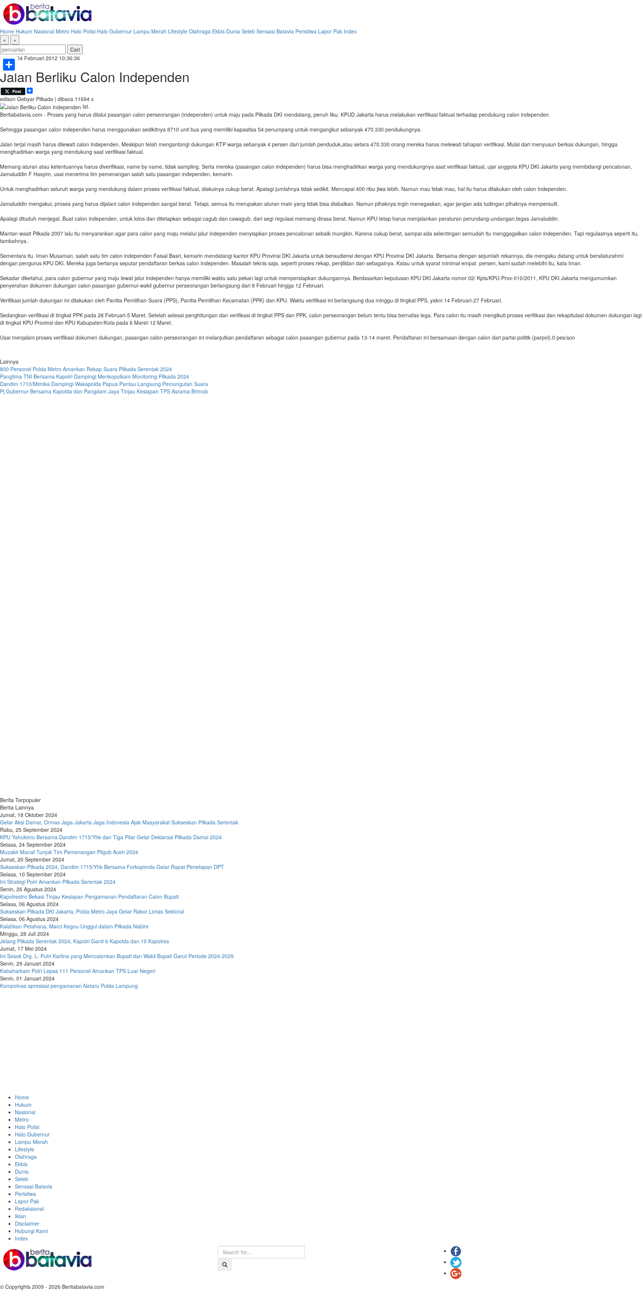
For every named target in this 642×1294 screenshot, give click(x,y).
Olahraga (200, 31)
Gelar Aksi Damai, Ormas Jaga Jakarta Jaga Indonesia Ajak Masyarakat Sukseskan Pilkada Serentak (119, 822)
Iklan (20, 1216)
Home (7, 31)
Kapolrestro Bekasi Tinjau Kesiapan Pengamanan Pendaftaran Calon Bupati (89, 896)
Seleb (248, 31)
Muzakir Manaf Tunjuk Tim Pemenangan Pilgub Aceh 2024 (69, 852)
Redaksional (29, 1208)
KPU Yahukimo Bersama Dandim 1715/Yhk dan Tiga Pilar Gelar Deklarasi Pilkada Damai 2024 (111, 837)
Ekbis (218, 31)
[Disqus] (321, 495)
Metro (62, 31)
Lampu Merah (149, 31)
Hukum (24, 31)
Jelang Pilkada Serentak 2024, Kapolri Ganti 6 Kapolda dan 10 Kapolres (84, 941)
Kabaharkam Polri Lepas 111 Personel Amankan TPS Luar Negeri (77, 970)
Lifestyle (177, 31)
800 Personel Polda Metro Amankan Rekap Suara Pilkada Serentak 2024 (86, 369)
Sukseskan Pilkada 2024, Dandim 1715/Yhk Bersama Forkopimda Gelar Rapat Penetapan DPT (112, 866)
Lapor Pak (330, 31)
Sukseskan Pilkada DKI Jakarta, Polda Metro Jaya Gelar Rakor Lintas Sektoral (92, 911)
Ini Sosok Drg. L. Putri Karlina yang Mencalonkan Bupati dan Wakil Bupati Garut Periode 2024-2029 (117, 956)
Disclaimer (27, 1223)
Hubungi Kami (31, 1231)
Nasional (44, 31)
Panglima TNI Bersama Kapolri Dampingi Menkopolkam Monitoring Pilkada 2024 (94, 376)
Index (350, 31)
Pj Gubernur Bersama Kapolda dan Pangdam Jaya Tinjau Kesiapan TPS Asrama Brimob (104, 391)
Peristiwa (306, 31)
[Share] (8, 64)
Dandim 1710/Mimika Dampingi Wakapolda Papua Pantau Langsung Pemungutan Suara (104, 383)
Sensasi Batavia (275, 31)
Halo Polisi (83, 31)
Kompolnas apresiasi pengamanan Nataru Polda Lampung (69, 985)
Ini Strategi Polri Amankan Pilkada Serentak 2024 (58, 881)
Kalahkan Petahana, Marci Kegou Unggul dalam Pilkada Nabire (74, 926)
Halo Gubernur (114, 31)
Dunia (233, 31)
